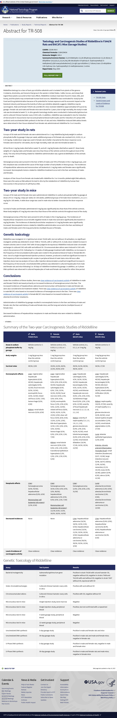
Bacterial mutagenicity (14, 572)
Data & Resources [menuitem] (24, 17)
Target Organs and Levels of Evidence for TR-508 (103, 103)
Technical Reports (40, 25)
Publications (14, 25)
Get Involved (104, 5)
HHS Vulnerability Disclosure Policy (101, 695)
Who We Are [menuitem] (57, 17)
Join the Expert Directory (46, 688)
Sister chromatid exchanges (16, 586)
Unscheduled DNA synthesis (16, 630)
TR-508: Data (100, 97)
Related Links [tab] (100, 91)
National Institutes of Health (89, 715)
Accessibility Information (64, 685)
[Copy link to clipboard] (114, 30)
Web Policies (64, 702)
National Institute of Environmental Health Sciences (52, 715)
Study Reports (26, 25)
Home (5, 25)
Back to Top (10, 668)
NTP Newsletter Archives (26, 698)
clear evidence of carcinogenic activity (55, 280)
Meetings (6, 691)
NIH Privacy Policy (107, 698)
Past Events (5, 704)
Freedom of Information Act (103, 690)
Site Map (63, 697)
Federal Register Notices (26, 688)
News (23, 695)
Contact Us (44, 684)
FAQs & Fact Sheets (27, 684)
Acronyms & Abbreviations (65, 691)
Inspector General (107, 693)
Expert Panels (6, 694)
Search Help (64, 695)
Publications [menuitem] (41, 17)
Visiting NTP (64, 700)
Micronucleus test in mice (15, 602)
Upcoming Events (8, 688)
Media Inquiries (26, 692)
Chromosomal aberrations (16, 594)
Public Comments (47, 695)
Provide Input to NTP (48, 692)
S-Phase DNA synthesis (14, 643)
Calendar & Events (83, 5)
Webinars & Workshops (9, 701)
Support (112, 5)
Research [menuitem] (6, 17)
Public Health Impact (28, 702)
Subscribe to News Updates (47, 698)
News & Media (94, 5)
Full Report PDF (51, 75)
